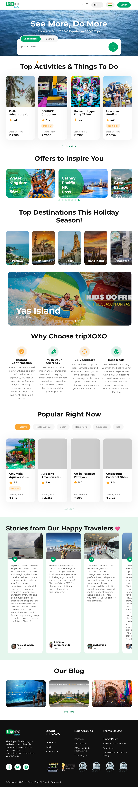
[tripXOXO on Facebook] (9, 767)
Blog (48, 747)
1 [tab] (59, 200)
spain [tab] (63, 427)
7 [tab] (78, 200)
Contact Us (52, 751)
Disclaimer (108, 748)
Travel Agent (81, 755)
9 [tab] (82, 320)
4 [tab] (69, 200)
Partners (79, 739)
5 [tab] (72, 200)
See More (69, 509)
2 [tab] (62, 200)
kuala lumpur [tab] (43, 427)
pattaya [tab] (22, 427)
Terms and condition (114, 743)
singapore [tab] (101, 427)
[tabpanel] (69, 299)
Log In (124, 4)
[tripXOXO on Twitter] (17, 767)
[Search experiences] (113, 47)
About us (51, 742)
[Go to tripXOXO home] (13, 5)
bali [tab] (118, 427)
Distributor (80, 743)
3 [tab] (65, 200)
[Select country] (110, 5)
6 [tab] (75, 200)
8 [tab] (78, 320)
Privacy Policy (110, 739)
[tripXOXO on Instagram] (26, 767)
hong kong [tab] (81, 427)
